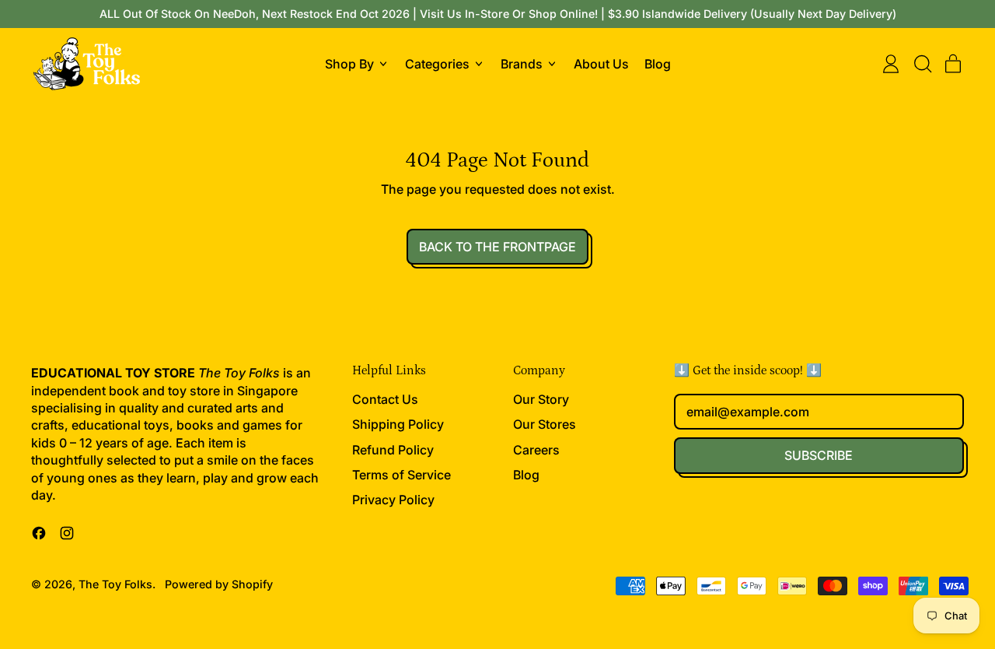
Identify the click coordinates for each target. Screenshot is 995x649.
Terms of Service (401, 474)
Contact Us (385, 399)
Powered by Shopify (219, 584)
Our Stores (544, 424)
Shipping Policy (398, 424)
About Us (601, 64)
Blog (657, 64)
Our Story (541, 399)
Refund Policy (393, 450)
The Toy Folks (115, 584)
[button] (922, 64)
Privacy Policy (393, 499)
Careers (536, 450)
